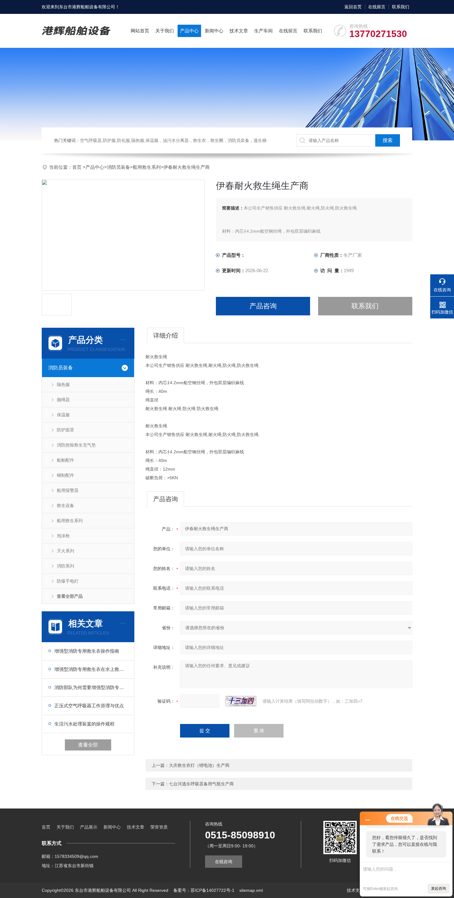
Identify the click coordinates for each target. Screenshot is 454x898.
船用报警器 (67, 490)
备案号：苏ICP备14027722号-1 (203, 890)
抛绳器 (63, 399)
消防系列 (65, 565)
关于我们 (164, 30)
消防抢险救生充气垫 (76, 445)
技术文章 (238, 30)
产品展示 (88, 827)
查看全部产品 (70, 596)
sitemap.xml (251, 890)
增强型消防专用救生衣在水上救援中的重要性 (91, 669)
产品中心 (189, 30)
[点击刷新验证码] (240, 701)
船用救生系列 (147, 167)
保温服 (63, 414)
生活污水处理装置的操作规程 (84, 723)
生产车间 (263, 30)
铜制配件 (65, 475)
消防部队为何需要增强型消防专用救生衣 (91, 687)
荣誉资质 (159, 827)
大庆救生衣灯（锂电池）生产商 (199, 765)
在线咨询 (223, 861)
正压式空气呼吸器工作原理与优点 (89, 705)
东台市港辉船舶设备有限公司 (87, 6)
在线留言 (376, 6)
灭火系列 (65, 550)
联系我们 (400, 6)
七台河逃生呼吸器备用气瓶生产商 (201, 783)
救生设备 (65, 505)
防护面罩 (65, 429)
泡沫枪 (63, 535)
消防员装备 (118, 167)
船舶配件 (65, 460)
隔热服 (63, 384)
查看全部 (88, 744)
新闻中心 (214, 30)
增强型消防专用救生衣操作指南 (86, 651)
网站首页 (140, 30)
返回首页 (353, 6)
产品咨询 (263, 306)
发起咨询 (438, 888)
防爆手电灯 (67, 581)
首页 (77, 167)
